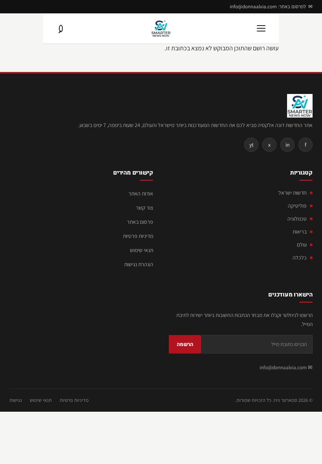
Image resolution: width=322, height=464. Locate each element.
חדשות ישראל (292, 192)
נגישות (15, 400)
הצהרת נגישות (138, 264)
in (287, 144)
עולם (302, 244)
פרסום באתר (140, 221)
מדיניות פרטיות (138, 235)
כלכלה (300, 257)
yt (251, 144)
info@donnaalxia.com (283, 367)
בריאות (300, 231)
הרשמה (185, 344)
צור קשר (144, 207)
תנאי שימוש (141, 250)
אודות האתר (140, 193)
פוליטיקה (297, 205)
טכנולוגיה (297, 218)
